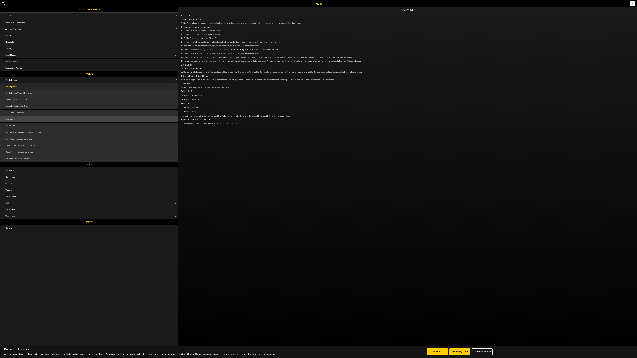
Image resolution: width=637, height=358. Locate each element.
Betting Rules (11, 87)
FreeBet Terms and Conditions (17, 100)
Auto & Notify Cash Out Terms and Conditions (23, 132)
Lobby (7, 203)
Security (8, 49)
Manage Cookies (482, 352)
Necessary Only (460, 352)
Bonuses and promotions (15, 22)
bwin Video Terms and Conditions (18, 139)
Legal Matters (10, 55)
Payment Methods (12, 62)
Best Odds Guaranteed (14, 113)
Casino (89, 222)
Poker (89, 164)
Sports (89, 74)
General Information (89, 10)
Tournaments (10, 216)
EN (632, 4)
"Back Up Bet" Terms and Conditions (20, 145)
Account (8, 16)
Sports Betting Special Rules (16, 106)
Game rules (10, 177)
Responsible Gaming (13, 68)
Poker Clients (10, 196)
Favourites (9, 170)
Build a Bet (9, 119)
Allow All (437, 352)
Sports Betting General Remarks (18, 93)
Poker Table (10, 209)
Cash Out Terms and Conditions (18, 158)
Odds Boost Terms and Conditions (19, 152)
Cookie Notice (194, 354)
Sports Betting (11, 80)
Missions (9, 190)
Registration (10, 42)
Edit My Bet (10, 126)
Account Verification (13, 29)
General (8, 183)
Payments (9, 35)
